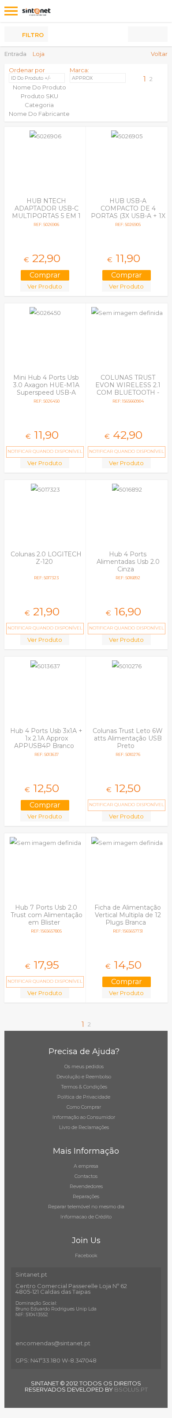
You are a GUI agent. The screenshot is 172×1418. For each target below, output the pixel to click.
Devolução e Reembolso (83, 1077)
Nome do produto (39, 87)
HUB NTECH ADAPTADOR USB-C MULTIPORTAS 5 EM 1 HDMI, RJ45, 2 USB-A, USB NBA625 (46, 216)
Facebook (86, 1255)
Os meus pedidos (84, 1066)
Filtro (33, 34)
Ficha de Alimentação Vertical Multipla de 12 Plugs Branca (127, 914)
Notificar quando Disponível (44, 451)
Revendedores (86, 1186)
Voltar (159, 53)
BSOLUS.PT (131, 1389)
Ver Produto (44, 286)
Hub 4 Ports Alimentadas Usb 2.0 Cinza (128, 561)
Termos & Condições (84, 1087)
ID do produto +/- (31, 78)
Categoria (39, 104)
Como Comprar (84, 1107)
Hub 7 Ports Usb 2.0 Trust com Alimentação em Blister (46, 914)
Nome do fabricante (39, 113)
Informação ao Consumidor (83, 1117)
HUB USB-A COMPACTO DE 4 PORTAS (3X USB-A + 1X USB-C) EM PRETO (128, 212)
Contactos (86, 1176)
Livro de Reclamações (84, 1127)
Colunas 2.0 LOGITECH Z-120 (46, 558)
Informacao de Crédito (86, 1217)
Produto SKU (39, 96)
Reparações (86, 1196)
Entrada (15, 53)
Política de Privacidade (83, 1097)
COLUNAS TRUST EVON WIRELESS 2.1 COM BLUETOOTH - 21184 (128, 389)
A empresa (86, 1166)
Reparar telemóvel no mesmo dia (86, 1206)
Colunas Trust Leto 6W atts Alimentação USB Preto (128, 738)
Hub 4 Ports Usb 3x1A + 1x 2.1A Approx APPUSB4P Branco (46, 738)
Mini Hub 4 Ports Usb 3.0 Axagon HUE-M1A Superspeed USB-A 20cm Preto (46, 389)
